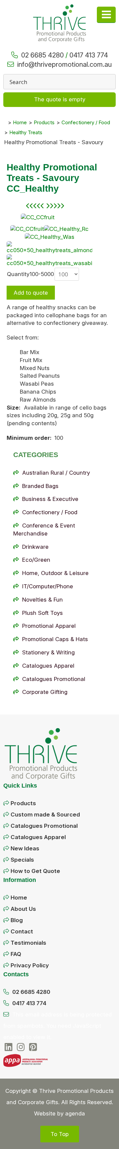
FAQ (16, 954)
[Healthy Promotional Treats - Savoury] (38, 217)
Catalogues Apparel (48, 665)
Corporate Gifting (44, 692)
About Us (23, 909)
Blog (17, 920)
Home (19, 897)
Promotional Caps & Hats (55, 639)
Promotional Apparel (49, 625)
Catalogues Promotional (53, 679)
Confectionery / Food (49, 512)
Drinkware (35, 546)
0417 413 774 (88, 55)
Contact (22, 931)
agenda (75, 1113)
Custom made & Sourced (45, 814)
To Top (60, 1134)
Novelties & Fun (42, 599)
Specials (22, 859)
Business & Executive (50, 499)
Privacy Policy (30, 965)
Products (23, 803)
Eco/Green (36, 559)
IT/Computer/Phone (47, 586)
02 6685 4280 (42, 55)
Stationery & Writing (48, 652)
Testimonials (28, 942)
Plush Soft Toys (42, 613)
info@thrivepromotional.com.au (64, 64)
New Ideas (25, 848)
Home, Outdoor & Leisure (55, 573)
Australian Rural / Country (56, 472)
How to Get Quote (35, 871)
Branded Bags (40, 486)
